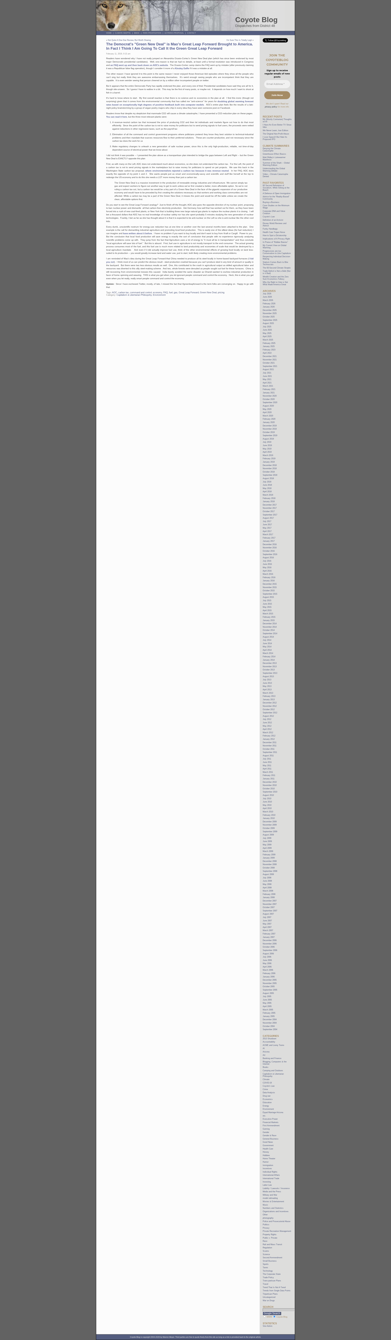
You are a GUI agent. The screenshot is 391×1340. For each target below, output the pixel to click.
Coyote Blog (256, 20)
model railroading (270, 1198)
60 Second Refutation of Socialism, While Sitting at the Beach (276, 187)
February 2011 (269, 775)
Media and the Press (272, 1191)
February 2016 (269, 577)
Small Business (270, 1261)
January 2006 (269, 977)
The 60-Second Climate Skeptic (277, 268)
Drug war (266, 1096)
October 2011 (268, 749)
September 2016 (270, 554)
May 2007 (267, 924)
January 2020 (269, 422)
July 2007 (267, 917)
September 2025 (270, 320)
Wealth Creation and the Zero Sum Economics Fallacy (276, 278)
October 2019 (269, 432)
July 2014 (267, 640)
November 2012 (270, 706)
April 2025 (267, 336)
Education (267, 1102)
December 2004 (270, 1019)
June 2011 (267, 762)
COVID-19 (267, 1083)
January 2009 (269, 858)
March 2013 (268, 693)
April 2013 (267, 689)
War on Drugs (269, 1300)
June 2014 (267, 643)
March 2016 (268, 574)
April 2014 (267, 650)
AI (264, 1048)
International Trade (271, 1178)
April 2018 (267, 491)
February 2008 (269, 894)
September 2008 (270, 871)
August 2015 (268, 597)
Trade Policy (268, 1277)
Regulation (267, 1247)
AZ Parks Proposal (174, 33)
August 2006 (268, 953)
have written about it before (137, 233)
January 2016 (269, 580)
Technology (268, 1271)
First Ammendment (271, 1125)
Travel (265, 1284)
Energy (266, 1106)
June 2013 (267, 683)
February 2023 (269, 350)
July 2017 (267, 521)
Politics (266, 1224)
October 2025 (269, 317)
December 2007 (270, 901)
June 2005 (267, 1000)
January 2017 (269, 541)
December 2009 (270, 821)
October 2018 (269, 472)
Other (265, 1214)
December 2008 (270, 861)
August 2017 (268, 518)
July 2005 (267, 996)
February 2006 (269, 973)
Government (268, 1145)
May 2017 (267, 528)
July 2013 (267, 679)
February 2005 (269, 1013)
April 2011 (267, 769)
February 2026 (269, 303)
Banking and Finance (272, 1058)
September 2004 (270, 1029)
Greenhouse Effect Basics (274, 154)
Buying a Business (271, 202)
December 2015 (270, 584)
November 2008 (270, 864)
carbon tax (123, 292)
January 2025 (269, 346)
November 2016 (270, 547)
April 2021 (267, 383)
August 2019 (268, 439)
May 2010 (267, 805)
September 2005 (270, 990)
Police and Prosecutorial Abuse (276, 1221)
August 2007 (268, 914)
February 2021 (269, 389)
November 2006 (270, 944)
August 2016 (268, 557)
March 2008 (268, 891)
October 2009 (269, 828)
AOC (114, 292)
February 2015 (269, 617)
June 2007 (267, 920)
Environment (159, 295)
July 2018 (267, 482)
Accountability (269, 1042)
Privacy (266, 1228)
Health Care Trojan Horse (274, 232)
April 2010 (267, 808)
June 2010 (267, 802)
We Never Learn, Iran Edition (275, 130)
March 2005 (268, 1010)
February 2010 (269, 815)
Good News (268, 1142)
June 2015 (267, 604)
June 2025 (267, 330)
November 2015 (270, 587)
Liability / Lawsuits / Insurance (276, 1188)
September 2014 (270, 633)
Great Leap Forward (189, 292)
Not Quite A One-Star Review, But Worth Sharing (129, 40)
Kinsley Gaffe (182, 68)
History (266, 1152)
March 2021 (268, 386)
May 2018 (267, 488)
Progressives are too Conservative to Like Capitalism (277, 252)
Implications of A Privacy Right (276, 239)
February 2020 (269, 419)
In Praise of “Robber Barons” (275, 242)
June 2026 (267, 297)
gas (175, 292)
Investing (267, 1182)
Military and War (270, 1195)
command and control (141, 292)
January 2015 (269, 620)
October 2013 (269, 670)
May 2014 (267, 646)
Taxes (265, 1267)
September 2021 (270, 366)
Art (264, 1055)
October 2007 (269, 907)
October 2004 (269, 1026)
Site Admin (267, 1326)
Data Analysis (269, 1092)
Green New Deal (208, 292)
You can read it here (116, 117)
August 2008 (268, 874)
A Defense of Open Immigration (277, 193)
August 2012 (268, 716)
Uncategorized (269, 1297)
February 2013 (269, 696)
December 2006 (270, 940)
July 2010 (267, 798)
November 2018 (270, 468)
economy (157, 292)
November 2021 (270, 359)
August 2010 (268, 795)
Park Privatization (152, 33)
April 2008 (267, 887)
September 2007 (270, 911)
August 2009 (268, 835)
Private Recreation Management (277, 1231)
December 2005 (270, 980)
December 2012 (270, 703)
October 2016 (269, 551)
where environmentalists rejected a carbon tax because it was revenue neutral (187, 170)
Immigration (268, 1165)
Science (266, 1254)
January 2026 (269, 307)
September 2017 (270, 515)
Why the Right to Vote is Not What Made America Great (275, 283)
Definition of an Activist (273, 220)
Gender (266, 1132)
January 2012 (269, 739)
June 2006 (267, 960)
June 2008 (267, 881)
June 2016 (267, 564)
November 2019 (270, 429)
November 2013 (270, 666)
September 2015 (270, 594)
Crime (265, 1089)
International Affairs (271, 1175)
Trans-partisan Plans (272, 1280)
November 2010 (270, 785)
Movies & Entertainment (273, 1201)
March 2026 (268, 300)
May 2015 (267, 607)
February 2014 (269, 656)
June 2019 (267, 445)
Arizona (266, 1052)
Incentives (267, 1168)
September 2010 (270, 792)
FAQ (165, 292)
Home (109, 33)
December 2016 (270, 544)
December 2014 (270, 623)
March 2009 (268, 851)
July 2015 (267, 600)
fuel (171, 292)
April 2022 (267, 353)
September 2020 (270, 402)
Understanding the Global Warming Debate (274, 169)
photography (268, 1218)
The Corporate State (272, 1274)
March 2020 (268, 416)
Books (265, 1067)
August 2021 (268, 369)
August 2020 (268, 406)
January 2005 (269, 1016)
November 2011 (269, 745)
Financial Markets (270, 1122)
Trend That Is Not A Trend (274, 1287)
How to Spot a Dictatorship (274, 235)
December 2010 (270, 782)
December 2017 (270, 505)
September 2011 (270, 752)
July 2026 (267, 293)
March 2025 (268, 340)
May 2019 (267, 449)
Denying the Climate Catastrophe (272, 149)
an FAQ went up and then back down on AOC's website (139, 65)
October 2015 (269, 590)
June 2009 (267, 841)
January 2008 (269, 897)
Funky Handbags (270, 229)
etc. (264, 1116)
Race (265, 1241)
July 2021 (267, 373)
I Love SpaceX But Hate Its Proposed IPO (275, 138)
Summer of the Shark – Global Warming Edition (276, 164)
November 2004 (270, 1023)
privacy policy (271, 107)
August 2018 (268, 478)
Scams (266, 1251)
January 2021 (269, 393)
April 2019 (267, 452)
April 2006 (267, 967)
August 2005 (268, 993)
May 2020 (267, 409)
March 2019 (268, 455)
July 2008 (267, 878)
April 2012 (267, 729)
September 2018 (270, 475)
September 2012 (270, 712)
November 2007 (270, 904)
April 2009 (267, 848)
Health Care (268, 1149)
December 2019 (270, 426)
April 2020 (267, 412)
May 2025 (267, 333)
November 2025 (270, 313)
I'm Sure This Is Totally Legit (239, 40)
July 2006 (267, 957)
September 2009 (270, 831)
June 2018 (267, 485)
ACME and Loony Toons (273, 1045)
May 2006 (267, 963)
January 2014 (269, 660)
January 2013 (269, 699)
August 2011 (268, 755)
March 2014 (268, 653)
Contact (191, 33)
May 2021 (267, 379)
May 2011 (267, 765)
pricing (221, 292)
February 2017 (269, 538)
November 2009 (270, 825)
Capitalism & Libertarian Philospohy (134, 295)
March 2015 (268, 613)
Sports (266, 1264)
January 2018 (269, 501)
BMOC (137, 33)
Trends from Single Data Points (277, 1290)
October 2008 (269, 868)
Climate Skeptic (123, 33)
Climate (266, 1079)
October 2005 (269, 986)
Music (265, 1205)
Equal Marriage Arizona (273, 1112)
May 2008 (267, 884)
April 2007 (267, 927)
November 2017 (270, 508)
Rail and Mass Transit (272, 1244)
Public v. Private (270, 1238)
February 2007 (269, 934)
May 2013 (267, 686)
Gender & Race (269, 1135)
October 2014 (269, 630)
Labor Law (267, 1185)
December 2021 (270, 356)
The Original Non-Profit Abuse (276, 134)
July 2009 (267, 838)
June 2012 (267, 722)
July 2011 (267, 759)
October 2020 (269, 399)
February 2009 (269, 854)
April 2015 (267, 610)
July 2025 (267, 326)
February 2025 (269, 343)
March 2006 (268, 970)
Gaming (266, 1129)
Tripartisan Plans (270, 1294)
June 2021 (267, 376)
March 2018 (268, 495)
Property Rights (269, 1234)
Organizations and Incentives (276, 1211)
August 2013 (268, 676)
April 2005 (267, 1006)
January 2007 (269, 937)
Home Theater (269, 1158)
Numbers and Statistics (273, 1208)
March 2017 (268, 534)
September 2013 (270, 673)
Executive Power (270, 1119)
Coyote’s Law (269, 216)
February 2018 (269, 498)
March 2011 (268, 772)
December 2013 (270, 663)
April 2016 (267, 571)
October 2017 (269, 511)
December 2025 (270, 310)
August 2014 (268, 637)
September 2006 (270, 950)
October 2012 (269, 709)
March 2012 (268, 732)
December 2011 (269, 742)
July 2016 (267, 561)
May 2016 (267, 567)
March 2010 (268, 812)
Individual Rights (270, 1172)
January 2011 (268, 779)
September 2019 (270, 435)
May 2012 (267, 726)
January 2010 (269, 818)
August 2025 (268, 323)
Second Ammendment (272, 1257)
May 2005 (267, 1003)
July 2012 (267, 719)
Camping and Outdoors (273, 1070)
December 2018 (270, 465)
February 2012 (269, 736)
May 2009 (267, 845)
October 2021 (269, 363)
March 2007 (268, 930)
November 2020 (270, 396)
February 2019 (269, 458)
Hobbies (266, 1155)
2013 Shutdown (269, 1038)
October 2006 (269, 947)
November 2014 (270, 627)
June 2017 (267, 524)
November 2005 (270, 983)
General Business (270, 1139)
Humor (266, 1162)
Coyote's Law (268, 1086)
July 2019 (267, 442)
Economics (268, 1099)
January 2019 (269, 462)
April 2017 (267, 531)
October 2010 (269, 788)
